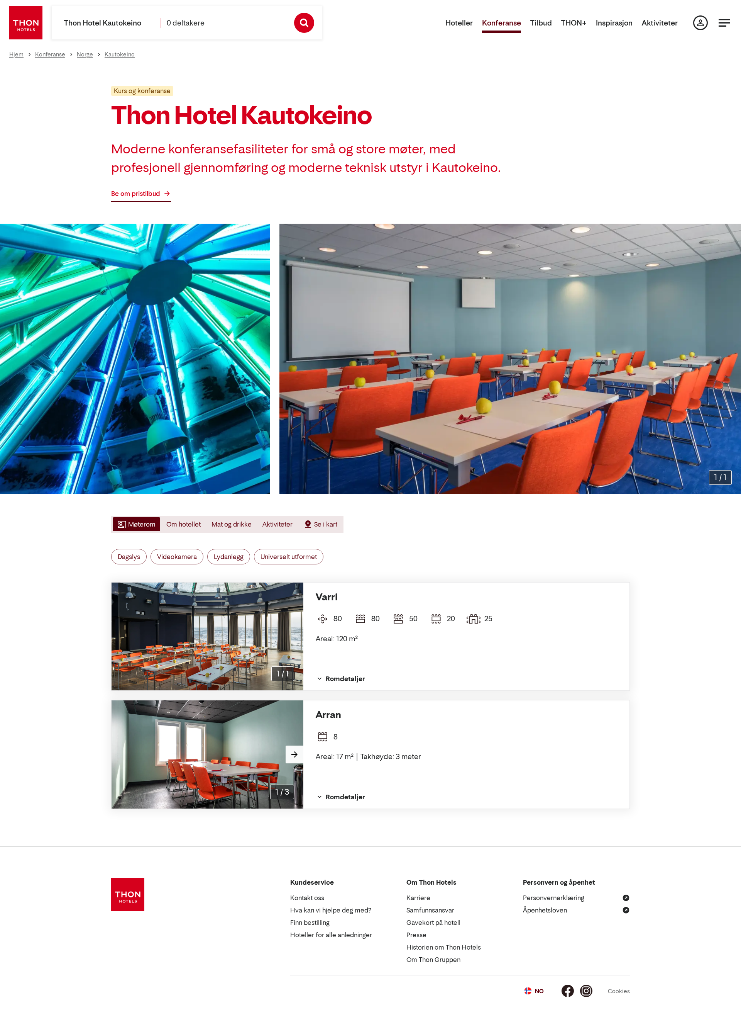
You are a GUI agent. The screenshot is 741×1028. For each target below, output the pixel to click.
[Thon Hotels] (25, 22)
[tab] (135, 524)
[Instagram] (586, 991)
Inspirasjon (614, 23)
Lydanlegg (229, 557)
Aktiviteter (660, 23)
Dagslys (129, 557)
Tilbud (541, 23)
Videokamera (177, 557)
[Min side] (700, 22)
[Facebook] (568, 991)
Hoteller (459, 23)
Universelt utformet (289, 557)
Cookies (619, 991)
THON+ (574, 23)
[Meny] (724, 22)
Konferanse (501, 23)
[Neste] (294, 754)
